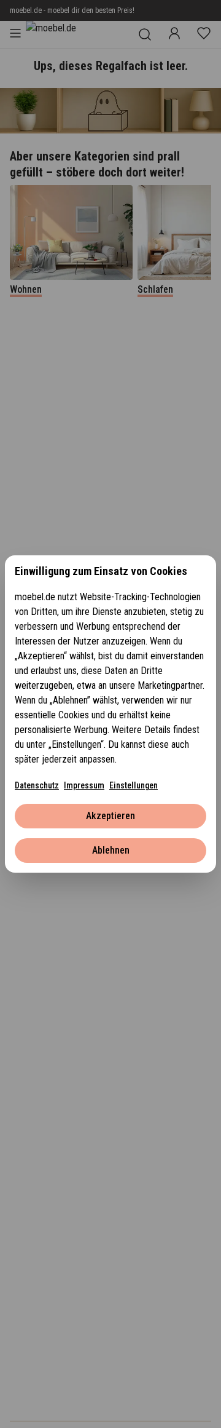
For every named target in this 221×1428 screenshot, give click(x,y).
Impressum (84, 785)
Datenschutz (37, 785)
